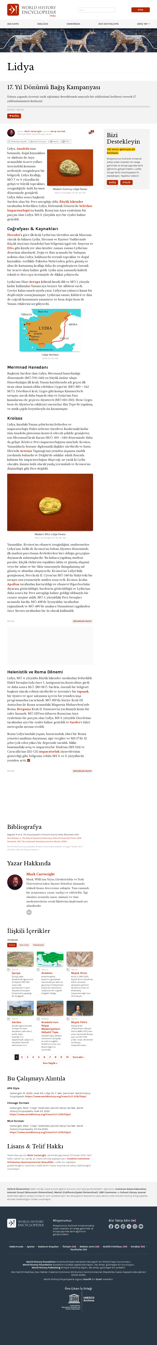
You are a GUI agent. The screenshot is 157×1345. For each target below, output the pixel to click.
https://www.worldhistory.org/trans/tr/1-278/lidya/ (56, 1096)
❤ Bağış (14, 115)
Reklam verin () (89, 1246)
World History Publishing (46, 1267)
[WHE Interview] (29, 912)
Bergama (24, 709)
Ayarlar (31, 1246)
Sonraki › (78, 1057)
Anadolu (23, 148)
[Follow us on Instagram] (135, 1227)
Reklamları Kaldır (82, 621)
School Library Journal (133, 1192)
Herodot (13, 235)
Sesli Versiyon (38, 141)
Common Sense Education (130, 1189)
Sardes (75, 722)
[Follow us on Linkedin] (129, 1227)
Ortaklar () (138, 1246)
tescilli (87, 1279)
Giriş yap (142, 24)
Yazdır (54, 141)
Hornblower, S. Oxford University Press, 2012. (44, 838)
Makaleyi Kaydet (17, 141)
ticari (99, 1279)
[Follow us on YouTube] (141, 1227)
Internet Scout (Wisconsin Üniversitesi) (30, 1192)
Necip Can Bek (58, 131)
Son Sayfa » (50, 1063)
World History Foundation (41, 1261)
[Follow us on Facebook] (111, 1227)
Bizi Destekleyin (109, 24)
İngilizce (42, 24)
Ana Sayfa (13, 24)
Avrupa (34, 282)
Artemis (26, 451)
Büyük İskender (71, 201)
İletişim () (69, 1246)
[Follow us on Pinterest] (123, 1227)
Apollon (13, 584)
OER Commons (108, 1192)
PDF (65, 141)
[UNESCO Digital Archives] (78, 1301)
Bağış (112, 182)
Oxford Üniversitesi (18, 1189)
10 (67, 1057)
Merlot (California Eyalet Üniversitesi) (76, 1192)
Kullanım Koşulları (48, 1246)
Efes (10, 248)
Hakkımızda (73, 24)
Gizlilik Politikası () (115, 1246)
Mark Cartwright (33, 131)
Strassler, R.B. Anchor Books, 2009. (37, 841)
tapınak (82, 691)
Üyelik (126, 182)
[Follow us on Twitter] (117, 1227)
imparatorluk (49, 751)
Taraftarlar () (78, 1249)
